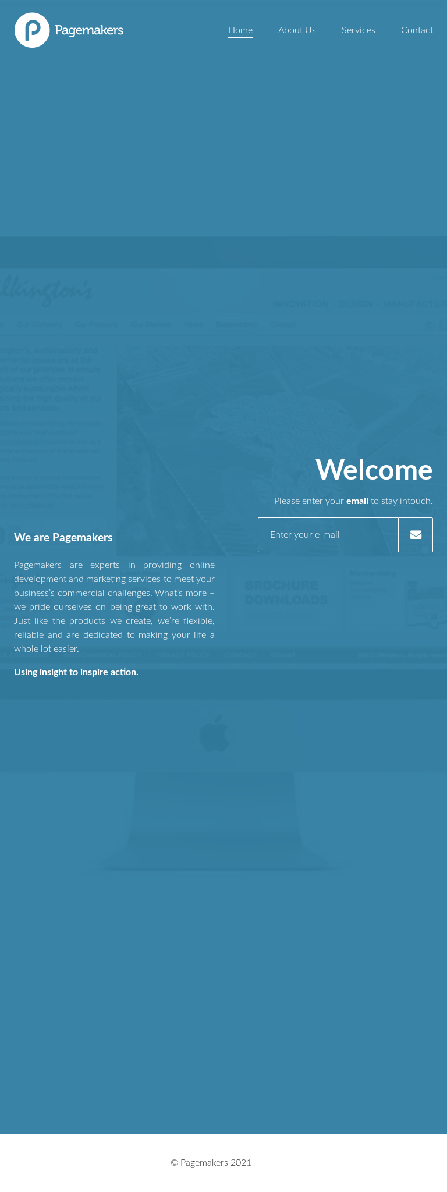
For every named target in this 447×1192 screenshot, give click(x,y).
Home (240, 30)
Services (358, 30)
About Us (297, 30)
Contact (417, 30)
